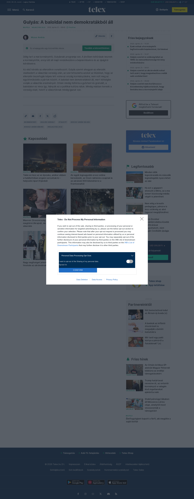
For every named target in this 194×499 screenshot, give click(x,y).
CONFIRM (78, 270)
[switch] (129, 261)
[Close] (142, 219)
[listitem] (96, 255)
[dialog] (97, 250)
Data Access (97, 279)
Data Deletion (82, 279)
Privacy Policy (112, 279)
